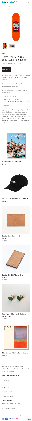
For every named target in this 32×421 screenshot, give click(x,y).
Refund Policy (5, 378)
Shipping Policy (5, 380)
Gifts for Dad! (10, 7)
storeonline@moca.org (7, 396)
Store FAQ (4, 383)
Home (3, 7)
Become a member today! (8, 371)
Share (4, 53)
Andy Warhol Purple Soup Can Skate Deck (12, 9)
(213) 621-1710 (5, 394)
